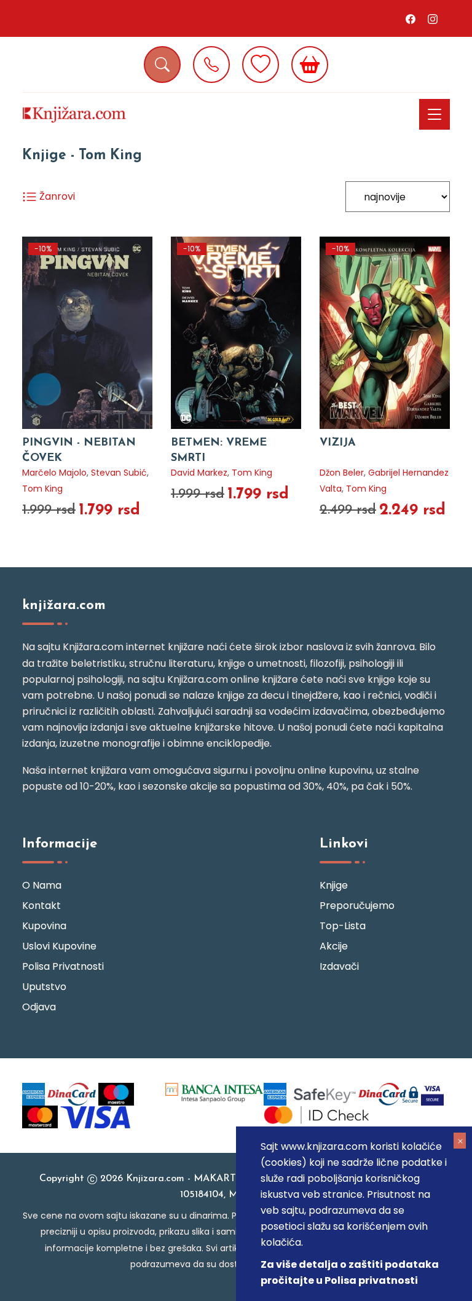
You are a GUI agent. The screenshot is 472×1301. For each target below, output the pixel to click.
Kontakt (41, 905)
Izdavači (339, 966)
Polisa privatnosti (63, 966)
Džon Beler (342, 472)
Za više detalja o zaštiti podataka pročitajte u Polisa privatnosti (350, 1272)
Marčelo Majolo (54, 472)
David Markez (199, 472)
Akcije (334, 946)
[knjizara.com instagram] (433, 18)
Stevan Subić (119, 472)
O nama (41, 885)
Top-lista (343, 926)
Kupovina (44, 926)
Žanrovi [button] (56, 196)
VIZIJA (338, 443)
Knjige (334, 885)
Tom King (42, 488)
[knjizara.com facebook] (410, 18)
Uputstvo (44, 987)
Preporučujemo (357, 905)
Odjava (39, 1007)
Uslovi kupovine (59, 946)
